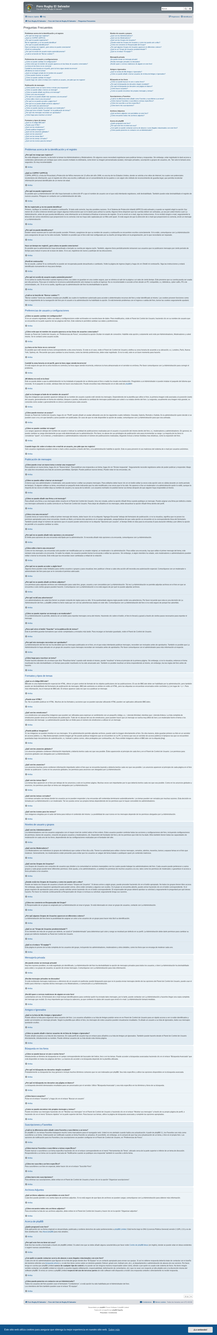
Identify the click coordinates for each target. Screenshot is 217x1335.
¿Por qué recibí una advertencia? (37, 106)
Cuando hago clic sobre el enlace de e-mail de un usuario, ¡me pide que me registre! (55, 80)
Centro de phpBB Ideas (138, 1245)
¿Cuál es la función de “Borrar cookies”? (39, 54)
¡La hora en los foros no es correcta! (38, 66)
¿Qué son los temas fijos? (34, 136)
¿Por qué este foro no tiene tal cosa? (123, 125)
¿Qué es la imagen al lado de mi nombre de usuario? (44, 73)
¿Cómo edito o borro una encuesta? (38, 99)
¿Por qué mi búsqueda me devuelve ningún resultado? (129, 84)
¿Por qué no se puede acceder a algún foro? (41, 101)
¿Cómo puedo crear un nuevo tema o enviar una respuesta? (46, 88)
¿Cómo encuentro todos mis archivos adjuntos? (127, 115)
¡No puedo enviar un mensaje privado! (123, 59)
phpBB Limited (121, 1229)
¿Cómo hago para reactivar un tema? (38, 115)
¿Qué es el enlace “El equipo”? (121, 51)
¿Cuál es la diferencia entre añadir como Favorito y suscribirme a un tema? (137, 99)
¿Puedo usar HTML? (32, 125)
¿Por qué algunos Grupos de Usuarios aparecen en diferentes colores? (135, 47)
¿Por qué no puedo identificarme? (37, 45)
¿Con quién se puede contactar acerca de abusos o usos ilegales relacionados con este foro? (144, 128)
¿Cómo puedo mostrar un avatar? (37, 75)
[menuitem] (43, 16)
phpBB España (117, 1310)
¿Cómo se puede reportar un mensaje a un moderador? (45, 108)
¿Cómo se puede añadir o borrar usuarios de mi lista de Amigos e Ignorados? (137, 74)
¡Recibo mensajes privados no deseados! (125, 62)
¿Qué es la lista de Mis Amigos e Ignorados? (126, 72)
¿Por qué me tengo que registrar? (37, 36)
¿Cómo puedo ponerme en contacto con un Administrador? (131, 130)
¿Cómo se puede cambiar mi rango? (38, 77)
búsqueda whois (52, 1263)
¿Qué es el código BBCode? (35, 122)
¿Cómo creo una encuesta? (35, 94)
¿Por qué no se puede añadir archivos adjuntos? (42, 103)
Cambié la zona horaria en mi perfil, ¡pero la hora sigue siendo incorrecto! (51, 68)
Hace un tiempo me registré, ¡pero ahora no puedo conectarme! (48, 47)
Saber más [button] (114, 1329)
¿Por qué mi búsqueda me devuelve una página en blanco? (131, 86)
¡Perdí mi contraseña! (32, 49)
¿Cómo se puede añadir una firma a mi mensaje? (42, 92)
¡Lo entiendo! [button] (200, 1330)
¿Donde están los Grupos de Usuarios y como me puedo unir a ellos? (135, 42)
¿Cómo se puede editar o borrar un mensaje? (41, 90)
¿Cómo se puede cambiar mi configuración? (41, 62)
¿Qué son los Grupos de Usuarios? (123, 40)
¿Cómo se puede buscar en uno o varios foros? (127, 82)
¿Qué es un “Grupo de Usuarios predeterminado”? (128, 49)
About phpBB (48, 1232)
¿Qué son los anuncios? (34, 134)
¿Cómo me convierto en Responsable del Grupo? (128, 45)
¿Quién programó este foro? (120, 123)
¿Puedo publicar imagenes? (35, 129)
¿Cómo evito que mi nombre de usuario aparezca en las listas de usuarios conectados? (56, 64)
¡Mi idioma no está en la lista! (35, 71)
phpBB (128, 384)
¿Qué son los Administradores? (121, 36)
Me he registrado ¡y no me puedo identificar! (40, 42)
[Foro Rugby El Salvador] (30, 7)
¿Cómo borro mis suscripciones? (122, 105)
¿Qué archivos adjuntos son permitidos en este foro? (129, 113)
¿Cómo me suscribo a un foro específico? (125, 103)
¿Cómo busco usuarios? (119, 88)
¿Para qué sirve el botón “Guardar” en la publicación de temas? (47, 110)
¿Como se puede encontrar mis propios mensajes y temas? (131, 91)
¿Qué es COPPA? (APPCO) (35, 38)
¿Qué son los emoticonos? (34, 127)
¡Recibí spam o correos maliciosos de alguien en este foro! (131, 64)
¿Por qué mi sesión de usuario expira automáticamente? (45, 51)
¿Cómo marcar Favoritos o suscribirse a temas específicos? (132, 101)
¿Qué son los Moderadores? (120, 38)
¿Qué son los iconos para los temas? (38, 141)
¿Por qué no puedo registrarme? (36, 40)
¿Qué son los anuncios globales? (37, 132)
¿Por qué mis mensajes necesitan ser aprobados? (43, 112)
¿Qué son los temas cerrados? (36, 138)
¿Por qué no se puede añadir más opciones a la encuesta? (46, 97)
